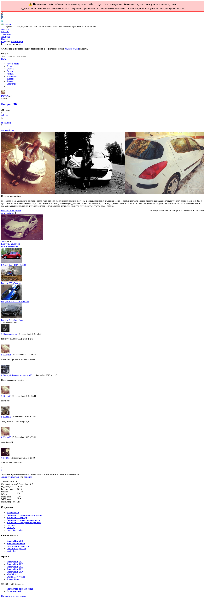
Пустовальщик (10, 334)
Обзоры (10, 69)
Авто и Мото (13, 64)
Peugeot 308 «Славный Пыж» (15, 301)
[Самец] (11, 280)
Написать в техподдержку (13, 596)
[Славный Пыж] (11, 299)
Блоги (9, 66)
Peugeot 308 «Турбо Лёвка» (14, 265)
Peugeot (7, 104)
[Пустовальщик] (5, 331)
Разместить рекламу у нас (20, 589)
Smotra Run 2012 (15, 567)
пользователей (72, 49)
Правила (11, 525)
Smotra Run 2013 (15, 564)
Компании (12, 76)
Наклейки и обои (15, 530)
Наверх (4, 39)
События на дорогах (16, 548)
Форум (10, 81)
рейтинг (5, 115)
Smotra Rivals (13, 579)
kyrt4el (6, 458)
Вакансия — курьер (17, 517)
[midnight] (5, 414)
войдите (28, 477)
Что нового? (13, 512)
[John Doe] (11, 317)
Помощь (11, 527)
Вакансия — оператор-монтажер (23, 520)
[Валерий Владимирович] (5, 373)
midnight (7, 416)
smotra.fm (11, 551)
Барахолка (11, 84)
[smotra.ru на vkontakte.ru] (2, 16)
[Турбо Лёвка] (11, 262)
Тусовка (10, 79)
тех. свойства (7, 130)
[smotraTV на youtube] (2, 13)
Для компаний (14, 591)
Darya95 (5, 96)
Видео (10, 71)
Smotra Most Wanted (16, 577)
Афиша (10, 74)
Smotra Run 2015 (15, 541)
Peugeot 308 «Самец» (11, 283)
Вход (3, 41)
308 (15, 104)
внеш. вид (6, 123)
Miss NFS (11, 574)
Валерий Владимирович (14, 375)
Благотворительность (18, 546)
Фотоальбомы (7, 213)
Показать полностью (11, 210)
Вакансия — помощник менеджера (24, 515)
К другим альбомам (10, 244)
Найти (4, 59)
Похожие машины (9, 246)
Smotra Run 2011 (15, 569)
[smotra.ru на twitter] (2, 21)
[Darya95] (3, 93)
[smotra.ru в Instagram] (6, 24)
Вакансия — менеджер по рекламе (24, 522)
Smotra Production (16, 543)
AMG (29, 375)
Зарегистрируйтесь (10, 477)
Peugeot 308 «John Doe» (12, 320)
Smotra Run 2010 (15, 572)
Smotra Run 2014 (15, 562)
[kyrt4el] (5, 455)
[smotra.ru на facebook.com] (2, 18)
